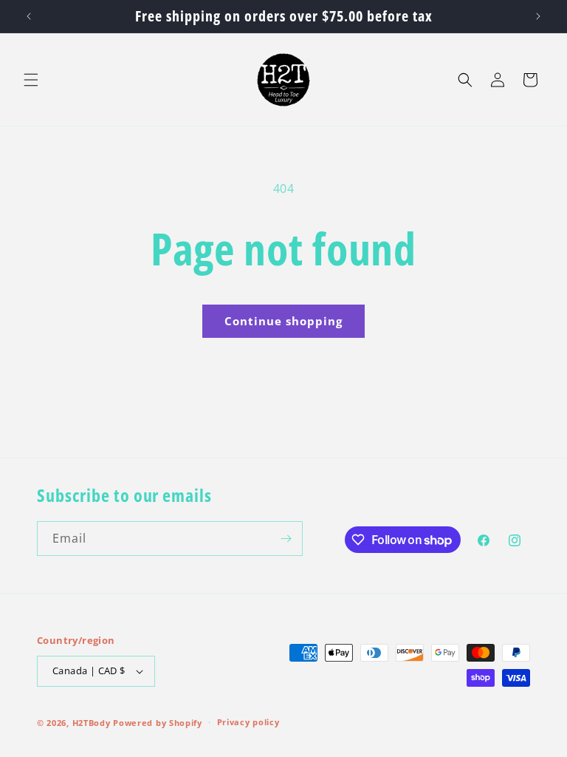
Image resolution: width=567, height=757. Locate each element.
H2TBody (91, 722)
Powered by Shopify (157, 722)
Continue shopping (283, 320)
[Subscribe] (285, 538)
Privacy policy (248, 721)
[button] (31, 80)
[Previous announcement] (29, 16)
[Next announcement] (538, 16)
